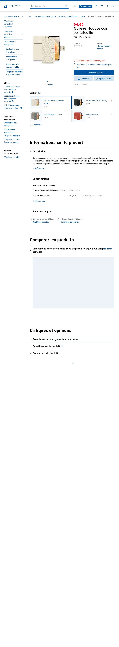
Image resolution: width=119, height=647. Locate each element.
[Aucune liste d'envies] (107, 6)
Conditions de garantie (70, 222)
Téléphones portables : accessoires (8, 34)
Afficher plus (37, 125)
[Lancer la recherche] (32, 6)
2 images (49, 84)
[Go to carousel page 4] (74, 315)
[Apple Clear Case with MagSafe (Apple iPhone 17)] (90, 284)
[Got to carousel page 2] (49, 81)
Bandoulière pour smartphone (12, 50)
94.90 (79, 24)
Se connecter (85, 6)
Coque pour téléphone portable (13, 65)
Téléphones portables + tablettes (8, 24)
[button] (94, 60)
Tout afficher (106, 249)
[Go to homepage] (12, 6)
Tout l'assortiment (11, 16)
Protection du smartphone (9, 43)
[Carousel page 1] (68, 315)
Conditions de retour (41, 222)
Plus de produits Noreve (103, 46)
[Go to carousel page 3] (72, 315)
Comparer (85, 79)
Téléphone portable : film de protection (14, 73)
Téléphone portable (12, 136)
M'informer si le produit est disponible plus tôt (94, 65)
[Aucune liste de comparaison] (102, 6)
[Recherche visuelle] (66, 6)
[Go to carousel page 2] (70, 315)
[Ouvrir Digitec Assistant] (96, 6)
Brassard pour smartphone (11, 58)
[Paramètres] (75, 6)
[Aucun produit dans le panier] (113, 6)
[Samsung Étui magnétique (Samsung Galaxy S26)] (66, 284)
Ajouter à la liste (105, 79)
